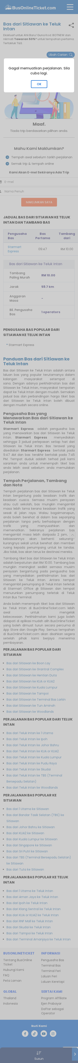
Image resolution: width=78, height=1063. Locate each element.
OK (39, 84)
